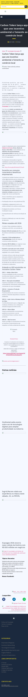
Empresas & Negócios (7, 643)
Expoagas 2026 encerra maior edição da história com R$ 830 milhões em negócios (13, 545)
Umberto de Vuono (7, 148)
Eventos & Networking (8, 645)
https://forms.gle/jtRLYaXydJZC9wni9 (14, 167)
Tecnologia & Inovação (13, 51)
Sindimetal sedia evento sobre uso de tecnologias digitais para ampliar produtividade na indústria (12, 425)
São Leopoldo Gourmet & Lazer (10, 650)
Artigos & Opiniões (14, 3)
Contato (21, 3)
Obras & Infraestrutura (8, 655)
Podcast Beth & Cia (5, 3)
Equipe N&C (16, 1)
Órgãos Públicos (6, 652)
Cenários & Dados (9, 1)
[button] (1, 16)
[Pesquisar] (26, 6)
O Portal (3, 1)
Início (3, 51)
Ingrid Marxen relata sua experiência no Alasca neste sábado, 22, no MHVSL (13, 493)
